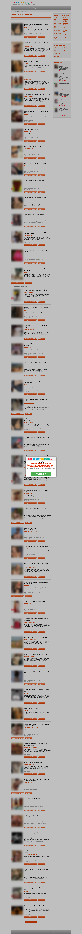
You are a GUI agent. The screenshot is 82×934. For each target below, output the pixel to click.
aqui (48, 470)
